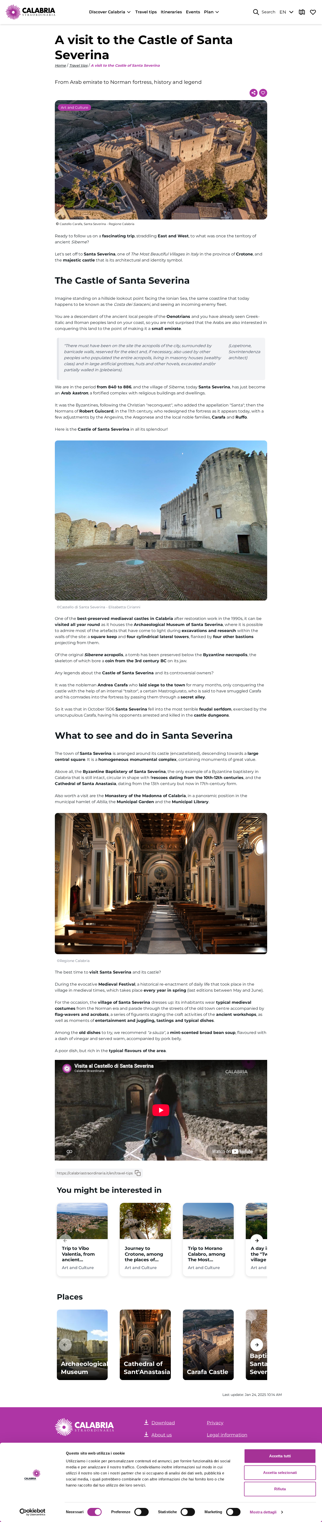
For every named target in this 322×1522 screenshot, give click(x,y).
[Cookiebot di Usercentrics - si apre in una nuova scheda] (33, 1512)
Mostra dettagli (263, 1512)
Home (60, 65)
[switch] (141, 1512)
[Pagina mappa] (301, 12)
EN (282, 12)
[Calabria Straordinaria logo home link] (31, 12)
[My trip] (312, 12)
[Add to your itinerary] (263, 93)
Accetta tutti (280, 1456)
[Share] (254, 93)
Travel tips (146, 12)
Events (193, 12)
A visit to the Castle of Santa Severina (125, 65)
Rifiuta (280, 1489)
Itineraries (171, 12)
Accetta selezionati (280, 1472)
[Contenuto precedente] (65, 1240)
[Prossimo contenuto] (256, 1240)
